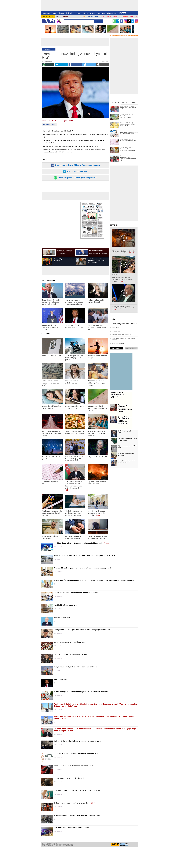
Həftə (124, 102)
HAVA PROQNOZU (93, 16)
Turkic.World (133, 16)
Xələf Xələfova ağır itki (62, 617)
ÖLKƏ (54, 13)
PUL (84, 16)
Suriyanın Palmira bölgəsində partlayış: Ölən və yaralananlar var (78, 741)
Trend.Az (108, 16)
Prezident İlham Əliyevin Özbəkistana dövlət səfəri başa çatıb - (81, 543)
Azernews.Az (116, 16)
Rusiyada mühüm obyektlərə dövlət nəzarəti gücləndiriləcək (76, 667)
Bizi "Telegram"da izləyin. (77, 171)
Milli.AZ (48, 21)
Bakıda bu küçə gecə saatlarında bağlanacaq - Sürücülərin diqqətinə (81, 692)
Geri (42, 29)
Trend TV (65, 16)
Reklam (51, 16)
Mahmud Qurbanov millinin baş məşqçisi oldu (71, 654)
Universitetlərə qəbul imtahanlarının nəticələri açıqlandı (76, 593)
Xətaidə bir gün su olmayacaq (65, 605)
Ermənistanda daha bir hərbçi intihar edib (69, 778)
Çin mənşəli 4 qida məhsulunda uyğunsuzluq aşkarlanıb (76, 753)
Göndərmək (116, 348)
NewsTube (112, 13)
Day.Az (102, 16)
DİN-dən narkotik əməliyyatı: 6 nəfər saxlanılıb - (74, 803)
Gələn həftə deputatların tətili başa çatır (69, 642)
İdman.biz (125, 16)
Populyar (115, 102)
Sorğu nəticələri (131, 348)
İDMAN (79, 13)
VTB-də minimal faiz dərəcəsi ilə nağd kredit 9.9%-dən (59, 121)
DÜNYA (85, 13)
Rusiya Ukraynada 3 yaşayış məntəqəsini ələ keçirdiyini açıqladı (77, 815)
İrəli (137, 29)
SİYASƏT (61, 13)
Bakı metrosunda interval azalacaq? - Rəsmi (71, 828)
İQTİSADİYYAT (70, 13)
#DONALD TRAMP (49, 125)
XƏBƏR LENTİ (46, 13)
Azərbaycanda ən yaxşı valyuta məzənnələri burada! (124, 35)
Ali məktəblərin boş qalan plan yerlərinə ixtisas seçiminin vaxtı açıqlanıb (82, 568)
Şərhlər (133, 102)
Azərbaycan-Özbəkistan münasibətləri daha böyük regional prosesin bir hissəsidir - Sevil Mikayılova (94, 580)
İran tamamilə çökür (61, 679)
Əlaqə (45, 16)
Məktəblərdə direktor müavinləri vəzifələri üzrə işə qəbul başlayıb (78, 790)
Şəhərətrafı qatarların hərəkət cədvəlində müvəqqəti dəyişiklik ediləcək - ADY (84, 555)
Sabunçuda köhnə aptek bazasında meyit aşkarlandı (73, 766)
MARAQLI (92, 13)
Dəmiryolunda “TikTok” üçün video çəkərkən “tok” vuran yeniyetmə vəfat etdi (82, 630)
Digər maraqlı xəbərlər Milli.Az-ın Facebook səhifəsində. (77, 165)
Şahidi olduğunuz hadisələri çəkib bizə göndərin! (77, 178)
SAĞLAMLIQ (101, 13)
